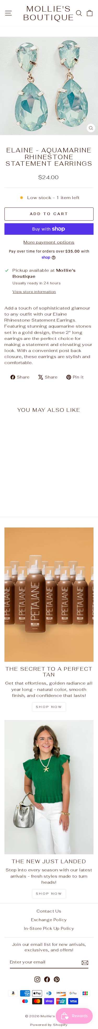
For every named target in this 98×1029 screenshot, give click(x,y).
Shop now (49, 894)
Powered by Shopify (49, 1024)
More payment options (49, 242)
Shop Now (49, 707)
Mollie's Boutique (48, 13)
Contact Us (49, 911)
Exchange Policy (49, 919)
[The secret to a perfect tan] (49, 594)
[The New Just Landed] (49, 787)
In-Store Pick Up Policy (49, 928)
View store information (34, 292)
